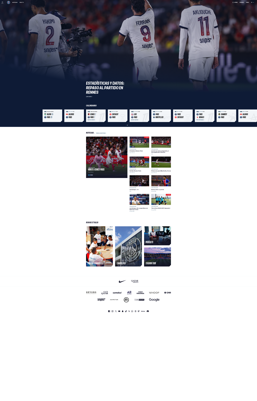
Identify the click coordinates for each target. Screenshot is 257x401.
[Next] (169, 115)
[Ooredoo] (117, 292)
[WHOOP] (154, 292)
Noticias (14, 2)
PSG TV (22, 2)
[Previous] (87, 115)
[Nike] (122, 281)
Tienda (247, 2)
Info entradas (200, 119)
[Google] (154, 299)
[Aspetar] (114, 299)
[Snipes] (101, 299)
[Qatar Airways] (134, 281)
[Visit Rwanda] (140, 292)
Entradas (242, 2)
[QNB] (167, 292)
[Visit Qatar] (104, 292)
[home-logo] (8, 2)
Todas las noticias (101, 133)
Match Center (91, 119)
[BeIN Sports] (139, 299)
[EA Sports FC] (126, 299)
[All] (129, 292)
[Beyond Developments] (91, 292)
